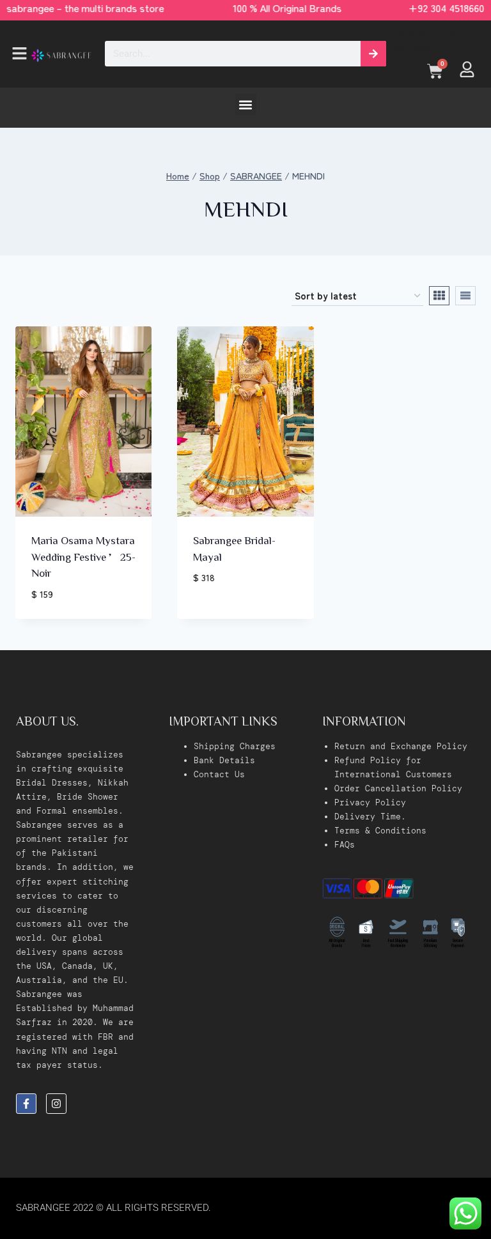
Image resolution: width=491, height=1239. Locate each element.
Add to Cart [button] (224, 615)
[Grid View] (439, 295)
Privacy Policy (370, 802)
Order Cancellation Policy (398, 788)
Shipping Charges (235, 746)
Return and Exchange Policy (400, 746)
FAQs (344, 844)
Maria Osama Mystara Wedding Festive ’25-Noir (83, 556)
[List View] (465, 295)
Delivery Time (367, 816)
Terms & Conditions (380, 830)
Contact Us (219, 774)
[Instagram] (56, 1103)
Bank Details (224, 760)
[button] (12, 54)
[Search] (373, 53)
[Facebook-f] (26, 1103)
